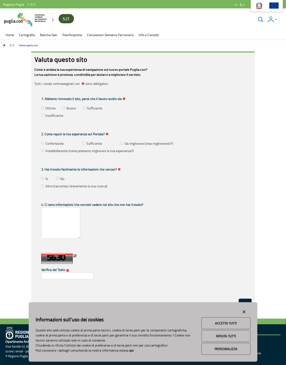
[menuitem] (10, 35)
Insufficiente (54, 115)
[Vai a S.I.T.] (25, 19)
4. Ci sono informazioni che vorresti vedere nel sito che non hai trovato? (92, 204)
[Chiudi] (260, 19)
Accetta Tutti (226, 323)
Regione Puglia (13, 4)
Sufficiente (94, 108)
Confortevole (54, 143)
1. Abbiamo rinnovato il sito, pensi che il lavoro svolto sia (81, 98)
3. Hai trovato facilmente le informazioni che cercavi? (79, 169)
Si (46, 178)
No (62, 178)
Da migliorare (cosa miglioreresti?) (149, 143)
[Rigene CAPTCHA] (74, 255)
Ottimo (50, 108)
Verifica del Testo (53, 269)
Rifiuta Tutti (226, 336)
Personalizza (226, 349)
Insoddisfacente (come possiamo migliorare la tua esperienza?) (89, 150)
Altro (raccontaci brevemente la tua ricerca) (76, 186)
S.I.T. (12, 45)
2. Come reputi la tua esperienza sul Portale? (73, 134)
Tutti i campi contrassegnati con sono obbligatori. (71, 83)
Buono (71, 108)
